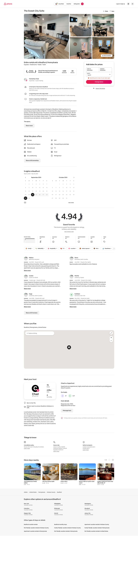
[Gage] (26, 295)
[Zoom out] (111, 340)
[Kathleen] (71, 295)
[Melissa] (26, 258)
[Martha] (71, 277)
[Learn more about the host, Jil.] (62, 395)
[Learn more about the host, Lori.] (70, 395)
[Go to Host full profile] (40, 390)
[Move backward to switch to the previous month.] (25, 177)
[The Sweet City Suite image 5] (103, 48)
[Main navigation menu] (132, 3)
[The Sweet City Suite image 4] (103, 25)
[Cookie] (26, 277)
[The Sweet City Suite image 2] (81, 25)
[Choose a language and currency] (128, 3)
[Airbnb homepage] (8, 4)
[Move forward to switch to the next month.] (73, 177)
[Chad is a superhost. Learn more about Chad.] (25, 79)
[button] (25, 184)
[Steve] (71, 258)
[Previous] (109, 460)
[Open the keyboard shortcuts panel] (25, 202)
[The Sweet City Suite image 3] (81, 48)
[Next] (114, 248)
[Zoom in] (111, 337)
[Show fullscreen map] (111, 333)
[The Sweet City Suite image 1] (46, 36)
